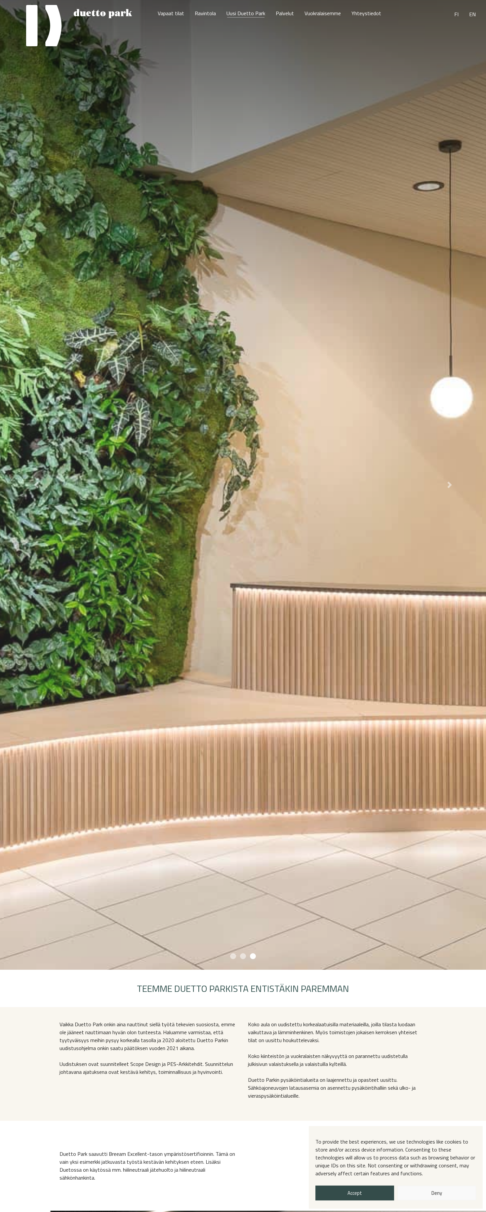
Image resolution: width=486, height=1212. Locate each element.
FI (456, 14)
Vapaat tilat (171, 13)
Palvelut (285, 13)
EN (472, 14)
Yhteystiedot (366, 13)
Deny (436, 1193)
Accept (354, 1193)
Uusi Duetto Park (245, 13)
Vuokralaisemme (322, 13)
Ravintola (205, 13)
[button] (36, 485)
